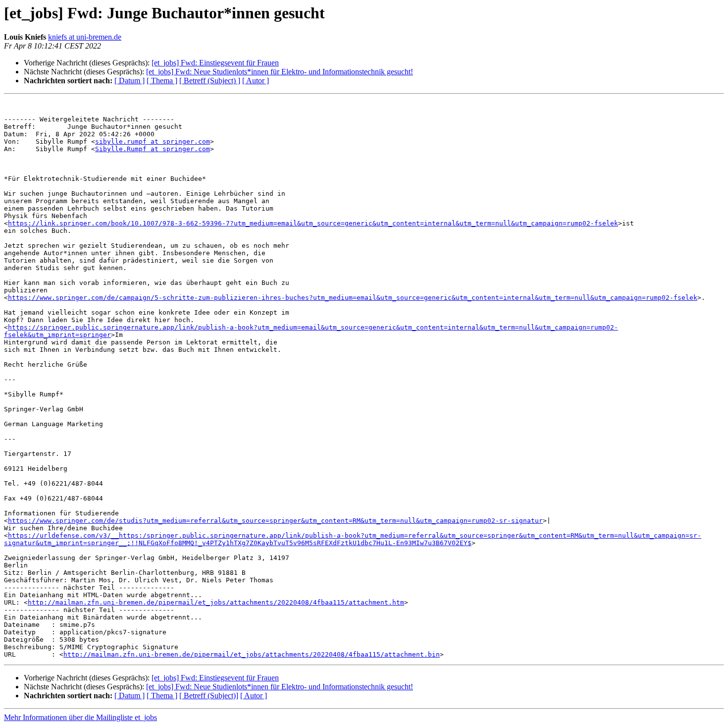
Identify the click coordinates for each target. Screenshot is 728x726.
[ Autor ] (255, 80)
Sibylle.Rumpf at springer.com (152, 149)
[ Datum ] (129, 80)
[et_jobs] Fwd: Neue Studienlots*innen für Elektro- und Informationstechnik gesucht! (279, 71)
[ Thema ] (162, 80)
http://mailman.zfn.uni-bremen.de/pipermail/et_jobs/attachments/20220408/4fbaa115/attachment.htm (216, 602)
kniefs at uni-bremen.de (84, 37)
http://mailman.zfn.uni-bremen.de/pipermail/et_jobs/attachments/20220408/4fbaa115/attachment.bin (251, 654)
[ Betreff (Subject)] (208, 695)
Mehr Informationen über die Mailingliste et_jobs (80, 717)
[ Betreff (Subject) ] (209, 80)
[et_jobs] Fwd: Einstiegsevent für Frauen (215, 62)
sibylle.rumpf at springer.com (152, 141)
